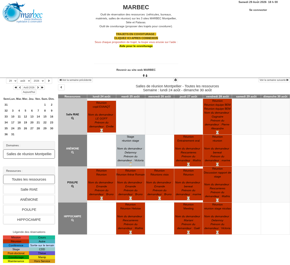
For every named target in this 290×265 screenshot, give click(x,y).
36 (6, 134)
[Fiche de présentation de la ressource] (72, 118)
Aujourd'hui (29, 92)
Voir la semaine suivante (273, 80)
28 (38, 128)
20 (32, 122)
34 (6, 122)
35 (6, 128)
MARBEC (136, 7)
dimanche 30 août (275, 96)
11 (19, 116)
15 (45, 116)
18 (19, 122)
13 (32, 116)
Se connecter (258, 9)
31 (6, 104)
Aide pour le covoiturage (136, 46)
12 (25, 116)
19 (25, 122)
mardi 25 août (130, 96)
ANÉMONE (72, 148)
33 (6, 116)
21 (38, 122)
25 (19, 128)
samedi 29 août (246, 96)
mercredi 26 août (159, 96)
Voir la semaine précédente (77, 80)
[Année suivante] (42, 87)
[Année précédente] (15, 87)
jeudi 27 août (188, 96)
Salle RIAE (72, 114)
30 (51, 128)
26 (25, 128)
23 (51, 122)
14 (38, 116)
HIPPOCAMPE (72, 216)
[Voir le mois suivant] (38, 87)
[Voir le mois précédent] (20, 87)
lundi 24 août (101, 96)
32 (6, 110)
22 (45, 122)
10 (12, 116)
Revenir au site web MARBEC (136, 69)
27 (32, 128)
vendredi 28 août (217, 96)
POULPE (72, 182)
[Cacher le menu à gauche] (61, 87)
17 (12, 122)
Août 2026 (29, 87)
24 (12, 128)
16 (51, 116)
